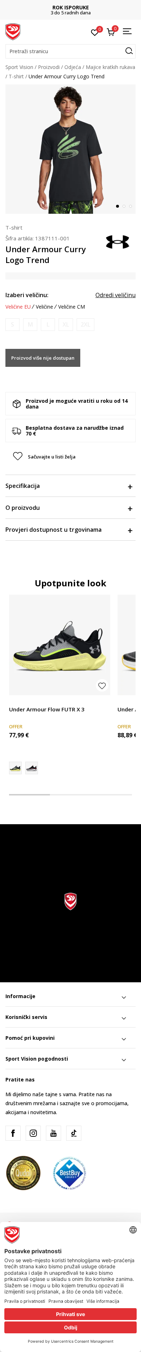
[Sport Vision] (12, 31)
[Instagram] (33, 1133)
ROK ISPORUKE (70, 7)
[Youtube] (53, 1133)
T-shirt (16, 76)
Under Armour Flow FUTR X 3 (47, 709)
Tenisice (18, 701)
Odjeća (72, 67)
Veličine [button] (44, 307)
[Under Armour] (117, 241)
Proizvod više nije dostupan (42, 358)
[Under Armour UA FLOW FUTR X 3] (32, 768)
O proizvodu (22, 508)
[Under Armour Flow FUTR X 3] (59, 645)
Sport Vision (19, 67)
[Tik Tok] (74, 1133)
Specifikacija (22, 486)
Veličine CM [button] (71, 307)
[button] (70, 51)
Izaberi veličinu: (26, 295)
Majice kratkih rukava (110, 67)
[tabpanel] (70, 149)
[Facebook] (13, 1133)
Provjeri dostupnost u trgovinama (53, 530)
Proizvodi (49, 67)
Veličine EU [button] (18, 307)
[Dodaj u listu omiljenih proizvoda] (102, 685)
